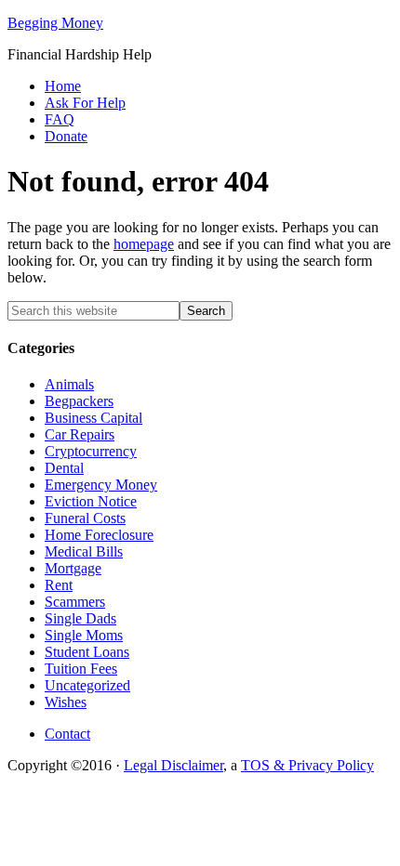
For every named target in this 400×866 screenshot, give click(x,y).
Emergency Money (101, 484)
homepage (143, 244)
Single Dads (80, 618)
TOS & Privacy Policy (307, 765)
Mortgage (73, 568)
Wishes (66, 702)
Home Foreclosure (99, 535)
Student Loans (87, 652)
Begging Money (55, 23)
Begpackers (79, 401)
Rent (59, 585)
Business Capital (93, 418)
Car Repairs (79, 434)
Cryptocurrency (91, 451)
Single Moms (84, 635)
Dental (64, 468)
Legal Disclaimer (173, 765)
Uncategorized (87, 685)
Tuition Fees (81, 668)
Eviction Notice (91, 501)
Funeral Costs (85, 518)
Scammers (75, 602)
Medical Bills (84, 551)
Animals (69, 384)
